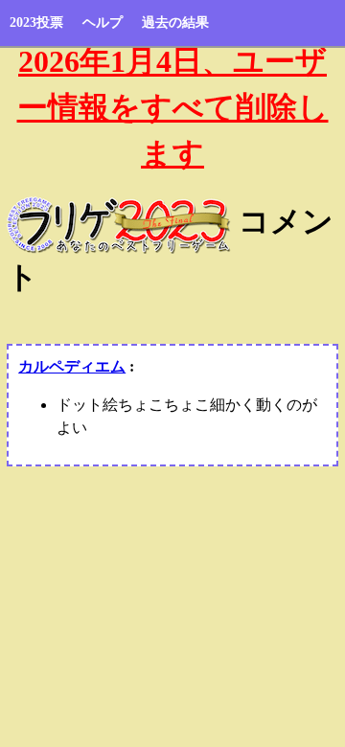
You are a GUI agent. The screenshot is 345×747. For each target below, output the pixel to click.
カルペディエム (72, 366)
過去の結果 (175, 22)
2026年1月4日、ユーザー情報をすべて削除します (173, 107)
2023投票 (36, 22)
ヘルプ (102, 22)
